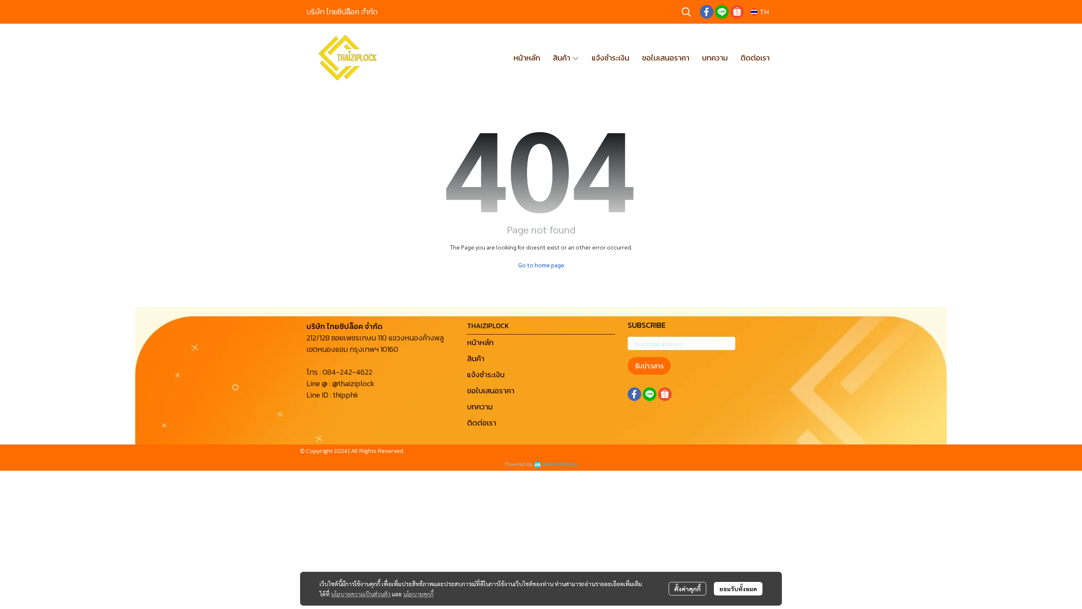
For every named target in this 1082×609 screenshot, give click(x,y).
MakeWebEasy (560, 464)
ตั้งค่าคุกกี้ (687, 589)
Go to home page (541, 265)
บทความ (480, 406)
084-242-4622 (347, 372)
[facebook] (706, 12)
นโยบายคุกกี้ (418, 594)
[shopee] (737, 12)
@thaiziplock (353, 383)
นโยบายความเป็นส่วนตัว (361, 594)
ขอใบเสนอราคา (490, 390)
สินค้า (475, 358)
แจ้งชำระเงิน (486, 374)
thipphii (345, 395)
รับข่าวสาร (649, 366)
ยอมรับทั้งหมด (738, 589)
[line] (722, 12)
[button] (686, 12)
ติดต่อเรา (481, 422)
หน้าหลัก (480, 342)
